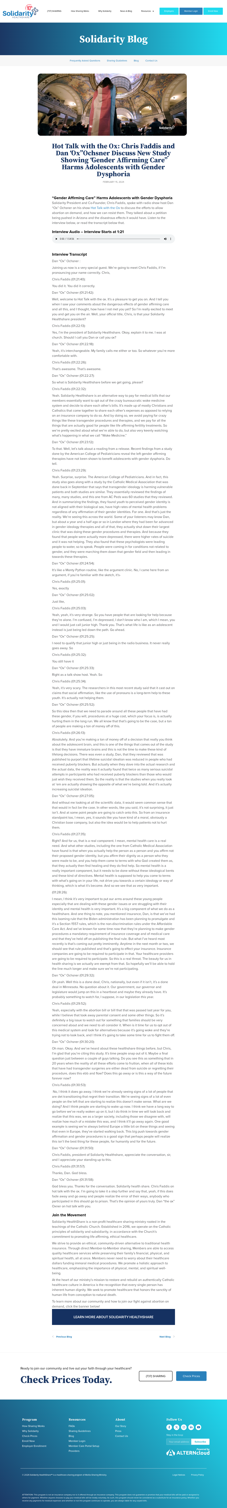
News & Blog (126, 11)
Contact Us (151, 60)
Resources (146, 11)
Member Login (191, 11)
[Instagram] (184, 1427)
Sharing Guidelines (117, 60)
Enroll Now (213, 11)
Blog (136, 60)
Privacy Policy (197, 1475)
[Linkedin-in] (191, 1427)
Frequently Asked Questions (85, 60)
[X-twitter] (176, 1427)
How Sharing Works (80, 11)
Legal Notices (178, 1475)
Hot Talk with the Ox (105, 208)
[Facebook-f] (169, 1427)
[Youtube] (198, 1427)
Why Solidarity (104, 11)
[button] (188, 1442)
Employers (169, 11)
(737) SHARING (54, 11)
